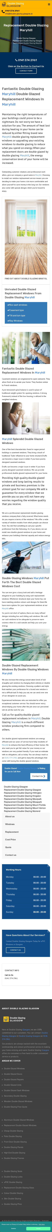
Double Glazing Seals (13, 1171)
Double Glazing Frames (14, 1158)
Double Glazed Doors (13, 1074)
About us (10, 816)
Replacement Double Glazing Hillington (23, 792)
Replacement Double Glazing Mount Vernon (25, 808)
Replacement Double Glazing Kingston (22, 795)
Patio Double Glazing (13, 1136)
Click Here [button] (42, 1224)
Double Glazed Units (12, 1085)
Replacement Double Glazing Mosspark (23, 801)
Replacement (12, 831)
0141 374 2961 (12, 11)
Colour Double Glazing (13, 1193)
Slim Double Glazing (12, 1198)
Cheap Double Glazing (13, 1130)
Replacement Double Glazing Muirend (22, 811)
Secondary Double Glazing (15, 1095)
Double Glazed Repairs (14, 1079)
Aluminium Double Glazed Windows (19, 1119)
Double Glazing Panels (13, 1147)
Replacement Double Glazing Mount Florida (25, 804)
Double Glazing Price (13, 1204)
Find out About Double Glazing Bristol (26, 278)
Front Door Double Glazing (15, 1141)
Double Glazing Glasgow (16, 786)
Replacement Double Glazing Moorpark (22, 798)
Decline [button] (13, 1228)
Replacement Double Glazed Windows (20, 1125)
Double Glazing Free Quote (15, 1106)
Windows (10, 824)
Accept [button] (38, 1228)
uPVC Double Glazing (13, 1182)
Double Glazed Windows (14, 1068)
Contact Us (37, 776)
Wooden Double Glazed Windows (18, 1101)
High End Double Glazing (14, 1152)
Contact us (10, 854)
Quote (8, 847)
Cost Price (10, 839)
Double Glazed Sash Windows (16, 1090)
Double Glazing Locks (13, 1176)
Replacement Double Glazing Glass (19, 1187)
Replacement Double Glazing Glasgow (22, 789)
